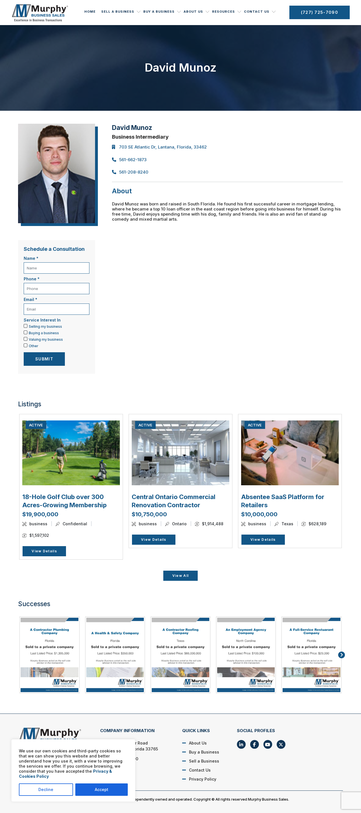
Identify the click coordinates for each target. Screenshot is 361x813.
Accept (101, 789)
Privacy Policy (202, 779)
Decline (45, 789)
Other (33, 346)
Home (90, 12)
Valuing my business (46, 339)
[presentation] (19, 655)
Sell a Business (117, 12)
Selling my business (45, 326)
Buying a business (44, 333)
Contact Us (256, 12)
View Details (44, 551)
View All (180, 575)
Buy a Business (159, 12)
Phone (31, 278)
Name (31, 258)
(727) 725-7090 (319, 12)
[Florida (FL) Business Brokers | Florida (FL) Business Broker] (53, 737)
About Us (193, 12)
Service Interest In (42, 320)
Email (30, 299)
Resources (223, 12)
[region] (73, 770)
